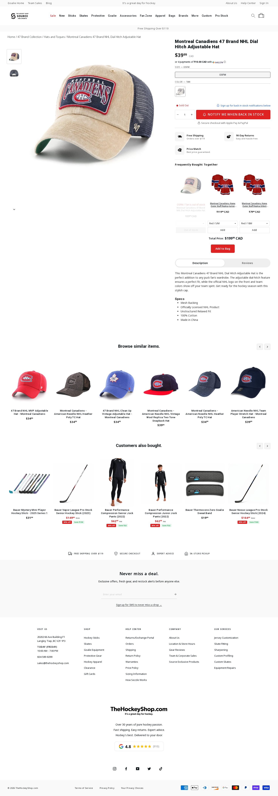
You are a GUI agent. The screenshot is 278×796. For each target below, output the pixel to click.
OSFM (222, 74)
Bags (172, 15)
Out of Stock (191, 230)
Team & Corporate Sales (183, 655)
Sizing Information (136, 674)
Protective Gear (93, 655)
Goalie (112, 15)
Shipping (131, 649)
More (195, 15)
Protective (98, 15)
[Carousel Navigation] (263, 347)
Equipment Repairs (225, 667)
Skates (83, 15)
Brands (183, 15)
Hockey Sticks (92, 637)
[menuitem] (52, 16)
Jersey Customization (226, 637)
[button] (222, 62)
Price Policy (132, 667)
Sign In (264, 3)
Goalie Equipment (94, 649)
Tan (180, 91)
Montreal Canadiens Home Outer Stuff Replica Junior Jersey (222, 204)
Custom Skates (222, 661)
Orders (130, 643)
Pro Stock (221, 15)
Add (222, 230)
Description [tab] (200, 263)
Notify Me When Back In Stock (236, 114)
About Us (231, 3)
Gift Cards (89, 674)
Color (182, 81)
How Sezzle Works (136, 680)
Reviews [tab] (247, 263)
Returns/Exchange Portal (140, 637)
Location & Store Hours (182, 643)
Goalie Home (16, 3)
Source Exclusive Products (184, 661)
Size (182, 67)
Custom (207, 15)
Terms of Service (84, 788)
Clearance (89, 667)
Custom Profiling (223, 655)
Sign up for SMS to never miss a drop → (139, 604)
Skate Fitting (221, 643)
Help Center (248, 3)
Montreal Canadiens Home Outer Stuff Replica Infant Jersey (254, 204)
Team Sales (35, 3)
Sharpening (221, 649)
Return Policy (133, 655)
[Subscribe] (174, 594)
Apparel (160, 15)
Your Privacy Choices (132, 788)
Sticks (72, 15)
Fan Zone (146, 15)
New (62, 15)
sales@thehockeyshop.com (53, 663)
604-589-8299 (44, 657)
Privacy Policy (107, 788)
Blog (49, 3)
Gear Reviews (177, 649)
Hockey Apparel (93, 661)
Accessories (128, 15)
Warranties (132, 661)
